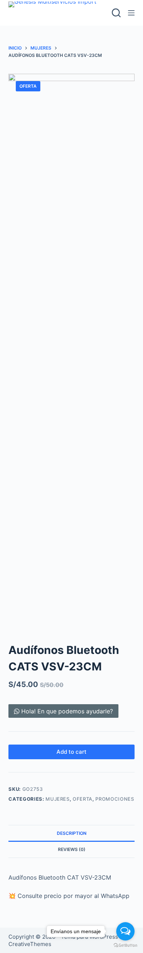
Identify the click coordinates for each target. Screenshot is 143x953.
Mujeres (57, 799)
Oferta (82, 799)
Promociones (114, 799)
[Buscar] (116, 12)
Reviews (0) (71, 849)
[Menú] (131, 13)
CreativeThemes (29, 944)
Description (72, 833)
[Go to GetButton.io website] (125, 945)
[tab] (71, 833)
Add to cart (71, 751)
